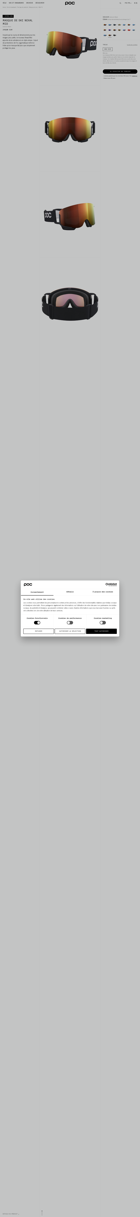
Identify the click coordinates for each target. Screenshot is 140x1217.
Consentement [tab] (37, 592)
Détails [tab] (70, 592)
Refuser (38, 631)
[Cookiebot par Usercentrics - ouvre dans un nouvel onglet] (107, 584)
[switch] (70, 622)
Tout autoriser (101, 631)
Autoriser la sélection (70, 631)
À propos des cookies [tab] (103, 592)
